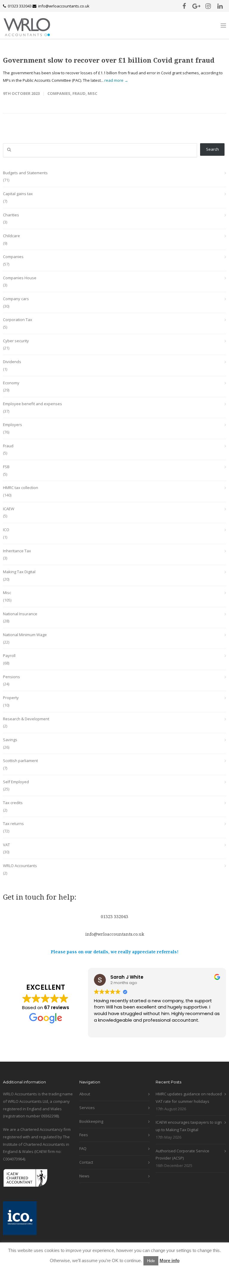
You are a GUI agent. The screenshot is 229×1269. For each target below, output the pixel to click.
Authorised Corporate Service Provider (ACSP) (182, 1154)
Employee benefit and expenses (32, 403)
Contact (86, 1162)
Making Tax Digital (19, 571)
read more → (116, 80)
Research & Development (26, 718)
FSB (6, 466)
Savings (10, 739)
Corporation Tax (17, 319)
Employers (12, 424)
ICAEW (8, 508)
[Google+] (196, 6)
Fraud (79, 93)
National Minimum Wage (25, 634)
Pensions (11, 676)
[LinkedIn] (220, 6)
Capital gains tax (18, 193)
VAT (6, 844)
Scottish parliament (20, 760)
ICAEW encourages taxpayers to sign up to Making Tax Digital (189, 1126)
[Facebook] (184, 6)
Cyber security (16, 340)
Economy (11, 383)
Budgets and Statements (25, 172)
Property (11, 697)
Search (212, 149)
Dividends (12, 361)
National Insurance (20, 613)
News (84, 1176)
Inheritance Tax (17, 550)
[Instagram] (208, 6)
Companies (58, 93)
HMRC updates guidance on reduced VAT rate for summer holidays (189, 1097)
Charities (11, 215)
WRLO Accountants (20, 865)
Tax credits (13, 802)
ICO (6, 529)
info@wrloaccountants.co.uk (63, 6)
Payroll (9, 655)
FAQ (82, 1148)
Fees (83, 1134)
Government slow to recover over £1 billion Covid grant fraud (108, 59)
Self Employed (16, 781)
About (84, 1094)
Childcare (11, 235)
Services (87, 1107)
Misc (92, 93)
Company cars (16, 298)
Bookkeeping (91, 1121)
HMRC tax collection (20, 487)
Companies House (19, 277)
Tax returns (13, 823)
